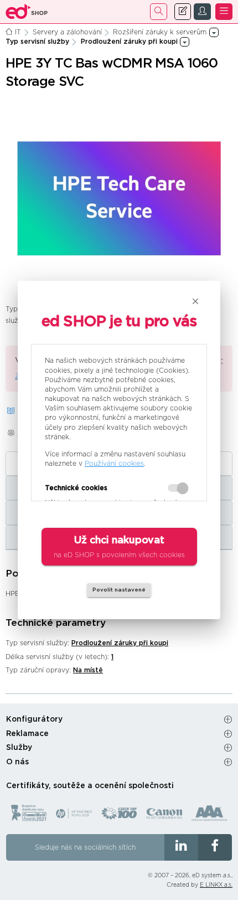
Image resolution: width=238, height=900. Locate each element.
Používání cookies (114, 463)
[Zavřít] (195, 301)
